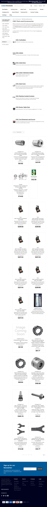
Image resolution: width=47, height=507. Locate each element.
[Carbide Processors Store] (7, 6)
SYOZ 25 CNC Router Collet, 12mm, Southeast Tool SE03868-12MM (37, 154)
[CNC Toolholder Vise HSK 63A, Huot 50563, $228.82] (20, 209)
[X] (3, 495)
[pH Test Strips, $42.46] (34, 172)
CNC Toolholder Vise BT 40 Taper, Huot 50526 (20, 310)
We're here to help (33, 1)
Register (40, 5)
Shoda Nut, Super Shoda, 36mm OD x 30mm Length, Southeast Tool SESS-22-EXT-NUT (37, 374)
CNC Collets (4, 25)
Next (44, 454)
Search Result (15, 12)
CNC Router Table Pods (6, 37)
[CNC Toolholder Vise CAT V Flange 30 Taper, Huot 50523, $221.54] (38, 239)
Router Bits (16, 483)
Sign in (36, 5)
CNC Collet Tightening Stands (6, 29)
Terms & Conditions (41, 484)
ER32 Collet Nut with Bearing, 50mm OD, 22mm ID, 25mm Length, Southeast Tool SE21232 (38, 341)
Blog (11, 15)
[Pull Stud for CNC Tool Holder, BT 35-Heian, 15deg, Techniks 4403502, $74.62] (20, 176)
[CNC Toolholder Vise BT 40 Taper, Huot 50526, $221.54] (20, 300)
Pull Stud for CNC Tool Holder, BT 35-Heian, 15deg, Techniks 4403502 (21, 187)
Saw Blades (5, 9)
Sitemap (40, 486)
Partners (32, 483)
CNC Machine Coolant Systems (5, 34)
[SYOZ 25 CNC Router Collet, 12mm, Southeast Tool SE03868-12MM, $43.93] (38, 143)
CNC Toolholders (5, 23)
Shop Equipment (33, 9)
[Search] (31, 6)
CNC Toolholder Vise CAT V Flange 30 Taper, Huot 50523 (38, 250)
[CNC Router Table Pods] (14, 109)
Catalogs (4, 15)
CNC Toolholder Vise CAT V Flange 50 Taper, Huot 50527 (38, 219)
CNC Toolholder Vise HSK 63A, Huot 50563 (20, 219)
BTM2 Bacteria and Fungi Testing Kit (20, 341)
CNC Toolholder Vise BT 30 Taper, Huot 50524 (20, 280)
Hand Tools (23, 9)
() (44, 5)
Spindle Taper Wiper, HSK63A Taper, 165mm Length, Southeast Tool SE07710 (38, 407)
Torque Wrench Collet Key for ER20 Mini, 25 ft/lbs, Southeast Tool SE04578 (37, 439)
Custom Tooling (34, 12)
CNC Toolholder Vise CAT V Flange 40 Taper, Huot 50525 (21, 250)
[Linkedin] (7, 495)
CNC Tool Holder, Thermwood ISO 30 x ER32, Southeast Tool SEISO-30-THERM (20, 407)
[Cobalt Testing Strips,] (38, 300)
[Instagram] (5, 495)
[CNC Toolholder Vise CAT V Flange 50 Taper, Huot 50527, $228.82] (38, 209)
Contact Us (4, 493)
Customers (32, 485)
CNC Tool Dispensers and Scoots (25, 119)
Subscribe (40, 468)
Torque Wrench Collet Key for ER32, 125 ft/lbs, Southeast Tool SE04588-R (20, 439)
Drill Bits (15, 485)
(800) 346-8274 (5, 489)
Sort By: (14, 132)
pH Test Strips (34, 176)
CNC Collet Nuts (5, 27)
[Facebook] (1, 495)
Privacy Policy (41, 481)
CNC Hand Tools (5, 31)
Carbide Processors (18, 26)
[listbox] (20, 132)
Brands (42, 9)
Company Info (5, 12)
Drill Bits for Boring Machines (17, 487)
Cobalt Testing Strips (37, 309)
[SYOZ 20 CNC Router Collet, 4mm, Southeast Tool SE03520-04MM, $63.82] (20, 143)
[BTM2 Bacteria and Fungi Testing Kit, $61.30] (20, 330)
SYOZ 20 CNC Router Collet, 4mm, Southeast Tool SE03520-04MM (20, 154)
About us (32, 481)
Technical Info (24, 12)
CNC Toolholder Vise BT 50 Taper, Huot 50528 (37, 280)
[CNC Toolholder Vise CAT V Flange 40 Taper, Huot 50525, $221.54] (20, 239)
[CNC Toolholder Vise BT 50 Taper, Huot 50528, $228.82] (38, 270)
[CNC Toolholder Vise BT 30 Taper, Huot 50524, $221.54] (20, 270)
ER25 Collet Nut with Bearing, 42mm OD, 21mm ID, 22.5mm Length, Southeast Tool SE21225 (20, 374)
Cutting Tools (14, 9)
